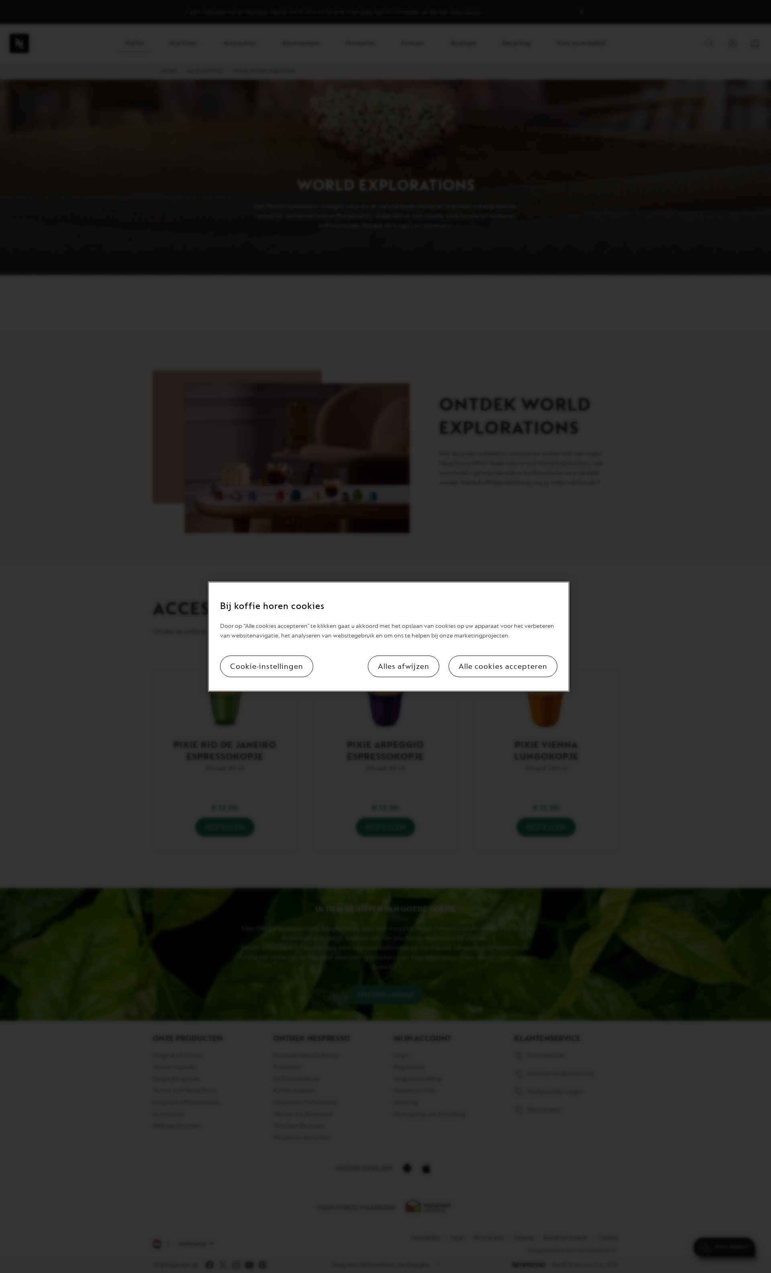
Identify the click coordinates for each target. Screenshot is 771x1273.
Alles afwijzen (403, 666)
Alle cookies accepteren (503, 666)
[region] (388, 636)
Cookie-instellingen (266, 666)
